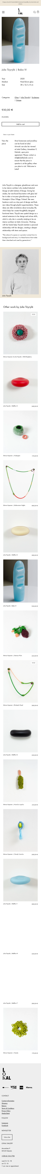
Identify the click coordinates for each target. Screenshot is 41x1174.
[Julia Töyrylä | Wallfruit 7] (20, 979)
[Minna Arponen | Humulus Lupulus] (20, 780)
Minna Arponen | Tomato (10, 1053)
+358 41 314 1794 (8, 1156)
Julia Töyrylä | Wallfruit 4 (10, 953)
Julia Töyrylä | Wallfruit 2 (10, 555)
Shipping (4, 1103)
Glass (17, 97)
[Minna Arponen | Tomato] (20, 1029)
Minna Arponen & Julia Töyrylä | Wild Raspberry (17, 357)
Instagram (5, 1123)
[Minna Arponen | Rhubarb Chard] (20, 681)
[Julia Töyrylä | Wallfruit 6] (20, 731)
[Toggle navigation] (3, 12)
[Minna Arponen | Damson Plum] (20, 631)
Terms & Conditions (8, 1108)
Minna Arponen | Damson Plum (12, 655)
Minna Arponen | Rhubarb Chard (13, 705)
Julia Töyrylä (25, 97)
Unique (18, 100)
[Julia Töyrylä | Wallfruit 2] (20, 531)
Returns (4, 1106)
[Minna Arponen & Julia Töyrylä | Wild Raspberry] (20, 333)
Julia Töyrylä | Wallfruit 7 (10, 1003)
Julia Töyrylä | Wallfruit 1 (10, 904)
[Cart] (38, 12)
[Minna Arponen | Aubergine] (20, 432)
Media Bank (6, 1113)
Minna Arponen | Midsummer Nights (14, 505)
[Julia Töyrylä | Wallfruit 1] (20, 880)
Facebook (5, 1126)
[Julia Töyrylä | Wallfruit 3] (20, 382)
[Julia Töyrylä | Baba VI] (20, 580)
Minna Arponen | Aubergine (11, 456)
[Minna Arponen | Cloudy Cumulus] (20, 830)
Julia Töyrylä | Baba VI (9, 606)
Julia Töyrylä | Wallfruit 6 (10, 755)
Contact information (8, 1101)
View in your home (8, 134)
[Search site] (34, 12)
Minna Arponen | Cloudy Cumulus (13, 854)
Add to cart (20, 124)
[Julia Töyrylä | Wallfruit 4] (20, 929)
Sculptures (35, 97)
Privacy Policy (6, 1111)
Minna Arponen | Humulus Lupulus (13, 804)
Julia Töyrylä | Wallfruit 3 (10, 406)
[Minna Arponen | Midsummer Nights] (20, 481)
